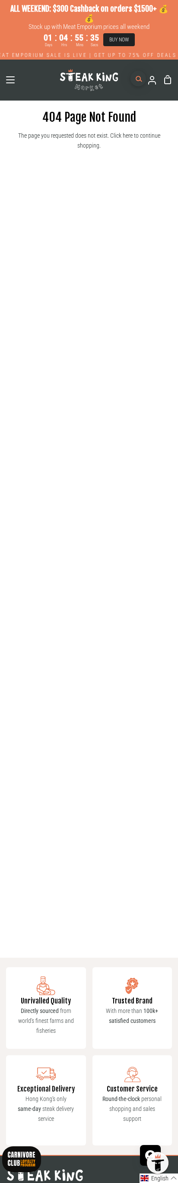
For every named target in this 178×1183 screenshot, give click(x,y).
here (128, 135)
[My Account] (148, 80)
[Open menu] (8, 80)
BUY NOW (119, 40)
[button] (159, 1178)
